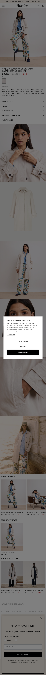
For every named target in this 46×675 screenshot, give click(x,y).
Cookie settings (23, 341)
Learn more (11, 334)
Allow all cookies (23, 352)
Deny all (22, 346)
